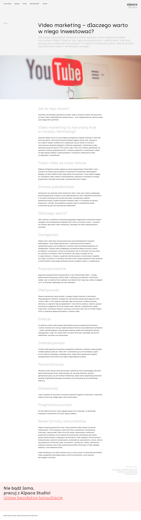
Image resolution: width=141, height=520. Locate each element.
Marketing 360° (34, 3)
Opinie (25, 3)
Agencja (17, 3)
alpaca (132, 6)
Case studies (7, 3)
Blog (6, 23)
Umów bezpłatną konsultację (33, 497)
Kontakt (45, 3)
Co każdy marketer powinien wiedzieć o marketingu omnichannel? (124, 471)
